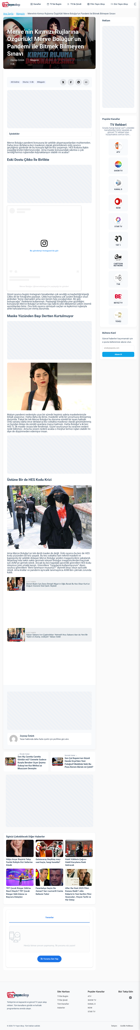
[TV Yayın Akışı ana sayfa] (18, 994)
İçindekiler (14, 134)
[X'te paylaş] (63, 82)
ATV (89, 996)
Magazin (20, 14)
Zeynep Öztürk (17, 60)
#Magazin (41, 82)
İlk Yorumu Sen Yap (49, 959)
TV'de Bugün (62, 996)
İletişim (114, 1026)
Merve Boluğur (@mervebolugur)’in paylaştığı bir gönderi (44, 286)
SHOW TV (92, 1000)
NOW (90, 1008)
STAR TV (91, 1011)
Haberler (61, 1008)
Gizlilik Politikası (126, 1026)
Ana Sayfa (8, 14)
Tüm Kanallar (63, 1004)
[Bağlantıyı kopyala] (86, 82)
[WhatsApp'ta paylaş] (78, 82)
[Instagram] (130, 997)
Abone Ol (118, 354)
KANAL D (92, 1004)
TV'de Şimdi (62, 1000)
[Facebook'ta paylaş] (71, 82)
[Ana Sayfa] (11, 4)
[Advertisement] (49, 109)
